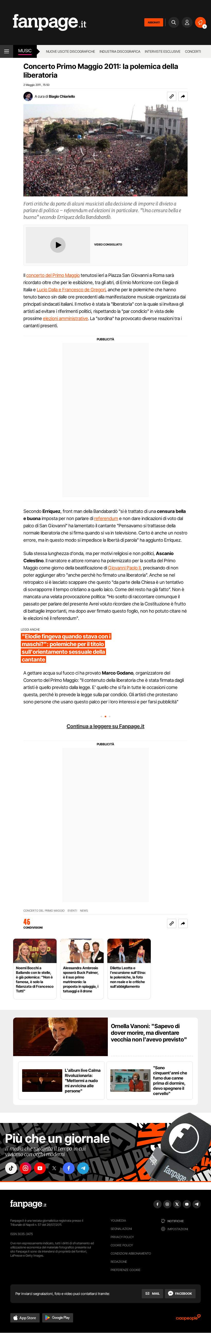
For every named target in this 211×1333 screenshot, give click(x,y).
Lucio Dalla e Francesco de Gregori (71, 289)
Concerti (193, 51)
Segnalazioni (121, 1229)
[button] (183, 96)
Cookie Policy (122, 1245)
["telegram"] (83, 1168)
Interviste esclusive (162, 51)
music (25, 50)
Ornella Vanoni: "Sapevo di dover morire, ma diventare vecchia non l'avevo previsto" (149, 1033)
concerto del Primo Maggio (53, 275)
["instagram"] (25, 1168)
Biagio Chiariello (62, 96)
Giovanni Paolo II (124, 567)
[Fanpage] (28, 1204)
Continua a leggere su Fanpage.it (105, 726)
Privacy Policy (122, 1237)
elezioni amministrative (65, 318)
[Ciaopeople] (188, 1319)
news (84, 910)
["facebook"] (69, 1168)
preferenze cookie (125, 1270)
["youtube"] (40, 1168)
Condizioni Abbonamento (131, 1253)
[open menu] (6, 51)
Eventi (72, 910)
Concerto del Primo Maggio (44, 910)
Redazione (119, 1262)
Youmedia (118, 1220)
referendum (106, 518)
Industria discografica (120, 51)
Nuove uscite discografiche (70, 51)
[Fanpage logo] (43, 22)
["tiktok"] (11, 1168)
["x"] (54, 1168)
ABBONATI (154, 22)
